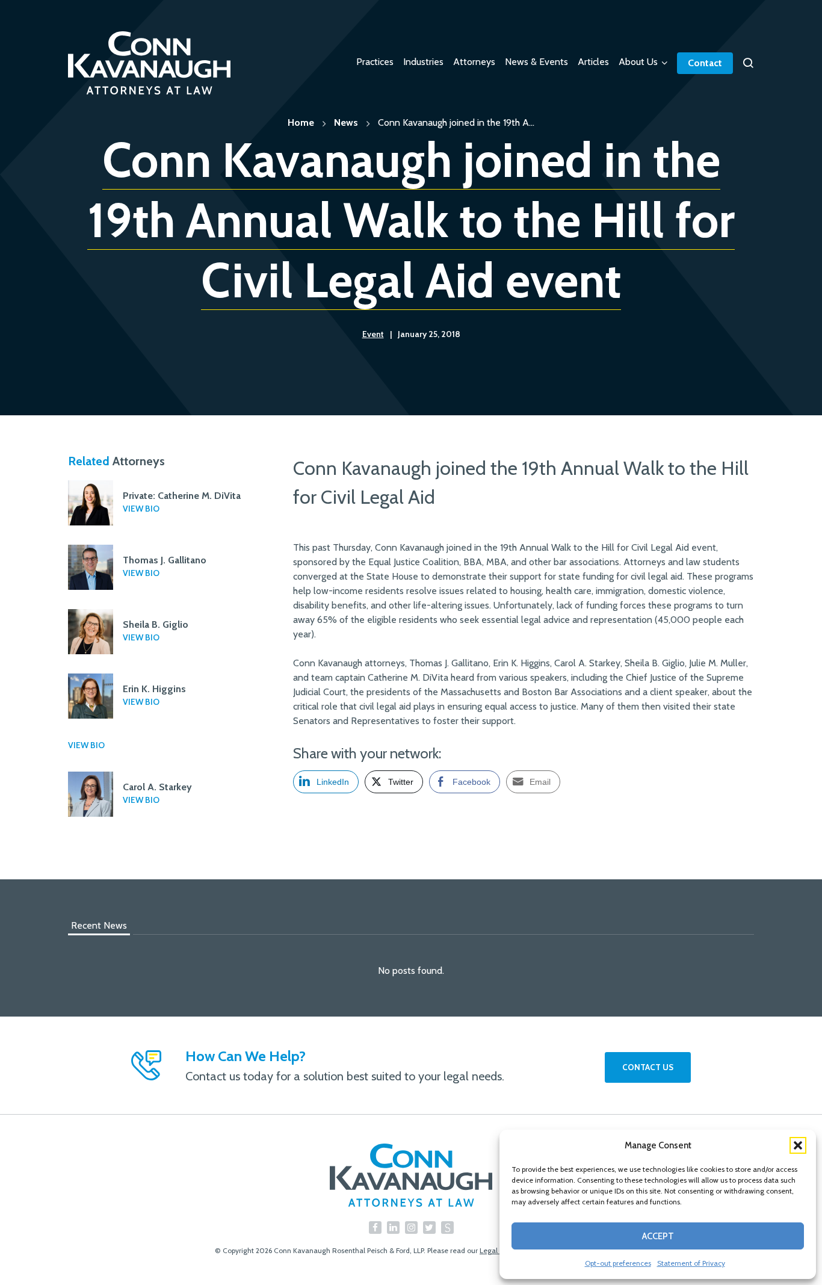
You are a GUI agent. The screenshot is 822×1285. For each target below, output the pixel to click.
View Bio (141, 508)
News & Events (536, 61)
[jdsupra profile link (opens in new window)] (447, 1227)
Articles (593, 61)
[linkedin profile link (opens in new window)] (393, 1227)
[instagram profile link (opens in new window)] (411, 1227)
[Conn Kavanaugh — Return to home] (411, 1175)
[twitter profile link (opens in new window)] (429, 1227)
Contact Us (647, 1067)
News (346, 122)
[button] (798, 1145)
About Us (638, 61)
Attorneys (474, 61)
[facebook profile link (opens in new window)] (375, 1227)
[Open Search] (748, 63)
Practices (375, 61)
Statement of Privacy (691, 1263)
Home (301, 122)
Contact (705, 63)
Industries (423, 61)
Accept (658, 1236)
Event (373, 334)
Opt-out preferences (618, 1263)
